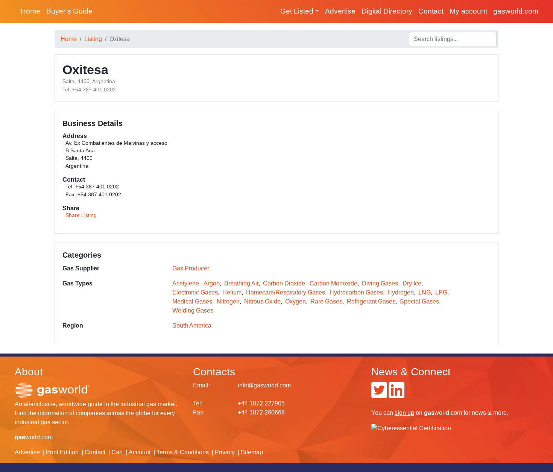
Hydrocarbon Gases (356, 292)
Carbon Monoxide (333, 283)
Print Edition (62, 452)
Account (139, 452)
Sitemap (252, 452)
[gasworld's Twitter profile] (379, 395)
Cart (117, 452)
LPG (441, 292)
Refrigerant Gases (371, 301)
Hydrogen (400, 292)
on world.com (428, 413)
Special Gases (419, 301)
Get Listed (296, 11)
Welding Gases (192, 310)
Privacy (225, 452)
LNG (424, 292)
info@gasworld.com (264, 385)
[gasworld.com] (52, 390)
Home (30, 11)
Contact (431, 11)
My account (468, 11)
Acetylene (185, 283)
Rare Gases (326, 301)
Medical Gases (192, 301)
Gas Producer (190, 268)
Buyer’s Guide (69, 11)
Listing (93, 39)
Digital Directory (387, 11)
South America (191, 325)
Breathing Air (241, 283)
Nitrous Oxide (262, 301)
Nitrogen (228, 301)
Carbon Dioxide (284, 283)
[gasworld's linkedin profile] (396, 395)
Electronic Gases (195, 292)
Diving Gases (380, 283)
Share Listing (81, 215)
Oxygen (295, 301)
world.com (34, 437)
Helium (232, 292)
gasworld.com (515, 11)
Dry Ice (412, 283)
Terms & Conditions (182, 452)
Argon (212, 283)
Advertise (340, 11)
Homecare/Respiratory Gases (285, 292)
